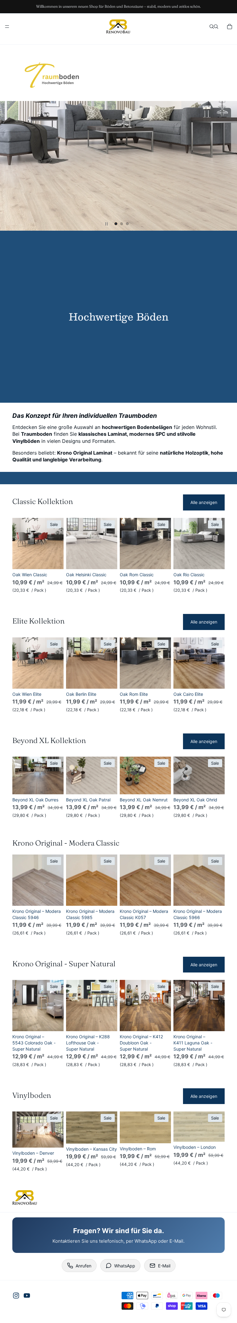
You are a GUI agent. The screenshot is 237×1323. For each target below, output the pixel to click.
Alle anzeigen (203, 502)
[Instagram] (16, 1295)
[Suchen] (211, 26)
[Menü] (7, 26)
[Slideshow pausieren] (106, 224)
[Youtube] (27, 1295)
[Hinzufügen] (54, 559)
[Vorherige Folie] (9, 166)
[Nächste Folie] (227, 166)
